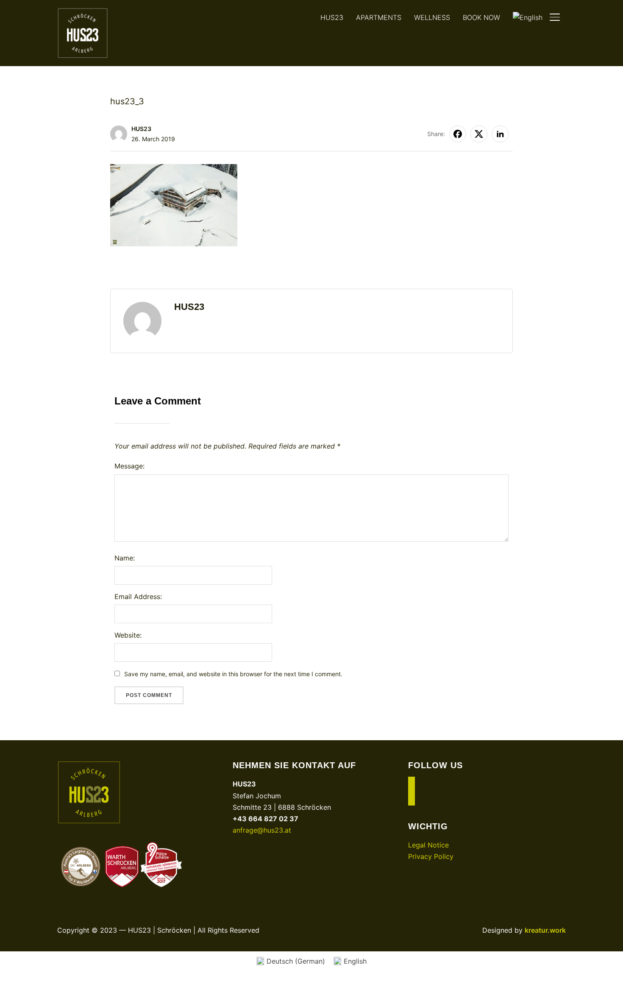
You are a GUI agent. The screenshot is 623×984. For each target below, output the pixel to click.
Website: (128, 635)
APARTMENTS (378, 17)
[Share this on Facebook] (457, 133)
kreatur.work (545, 930)
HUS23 (331, 17)
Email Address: (138, 596)
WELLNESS (432, 17)
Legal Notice (428, 845)
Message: (129, 466)
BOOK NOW (481, 17)
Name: (124, 558)
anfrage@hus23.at (262, 830)
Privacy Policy (430, 856)
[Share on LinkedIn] (500, 133)
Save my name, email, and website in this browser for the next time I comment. (233, 673)
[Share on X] (478, 133)
